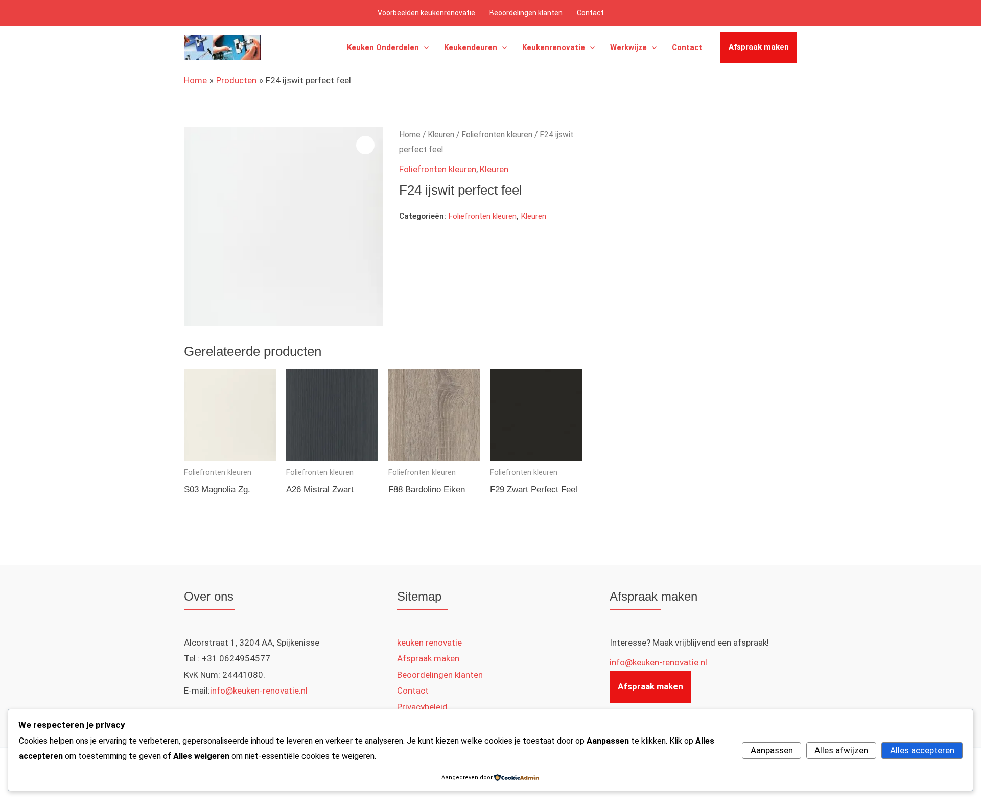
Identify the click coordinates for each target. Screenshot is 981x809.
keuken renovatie (429, 642)
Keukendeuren (470, 47)
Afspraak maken (759, 47)
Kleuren (441, 134)
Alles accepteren (922, 750)
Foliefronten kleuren (496, 134)
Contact (590, 13)
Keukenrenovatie (553, 47)
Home (410, 134)
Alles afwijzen (841, 750)
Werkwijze (628, 47)
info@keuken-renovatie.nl (259, 690)
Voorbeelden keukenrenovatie (426, 13)
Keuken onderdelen (383, 47)
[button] (424, 47)
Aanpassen (772, 750)
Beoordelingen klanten (526, 13)
